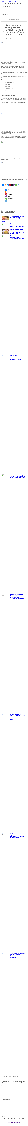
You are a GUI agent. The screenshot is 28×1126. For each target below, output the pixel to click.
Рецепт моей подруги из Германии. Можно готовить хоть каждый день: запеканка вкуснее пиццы (17, 596)
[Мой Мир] (8, 185)
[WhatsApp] (16, 185)
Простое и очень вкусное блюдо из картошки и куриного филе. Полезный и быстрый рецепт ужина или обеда (14, 219)
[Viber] (14, 185)
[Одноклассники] (5, 185)
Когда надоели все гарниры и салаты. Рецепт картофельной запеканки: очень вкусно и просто (17, 237)
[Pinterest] (10, 185)
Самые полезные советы (12, 1116)
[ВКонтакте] (3, 185)
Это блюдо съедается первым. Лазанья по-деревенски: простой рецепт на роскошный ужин (18, 835)
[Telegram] (18, 185)
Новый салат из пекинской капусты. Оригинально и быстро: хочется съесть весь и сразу (17, 955)
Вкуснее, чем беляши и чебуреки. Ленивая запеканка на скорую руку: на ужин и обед (17, 231)
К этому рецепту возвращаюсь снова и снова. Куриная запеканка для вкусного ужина (17, 357)
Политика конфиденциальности (14, 1122)
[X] (12, 185)
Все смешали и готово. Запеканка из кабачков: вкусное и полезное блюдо (17, 225)
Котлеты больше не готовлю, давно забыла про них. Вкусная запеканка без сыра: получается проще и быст (18, 717)
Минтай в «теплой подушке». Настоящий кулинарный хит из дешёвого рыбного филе (18, 476)
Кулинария (19, 38)
